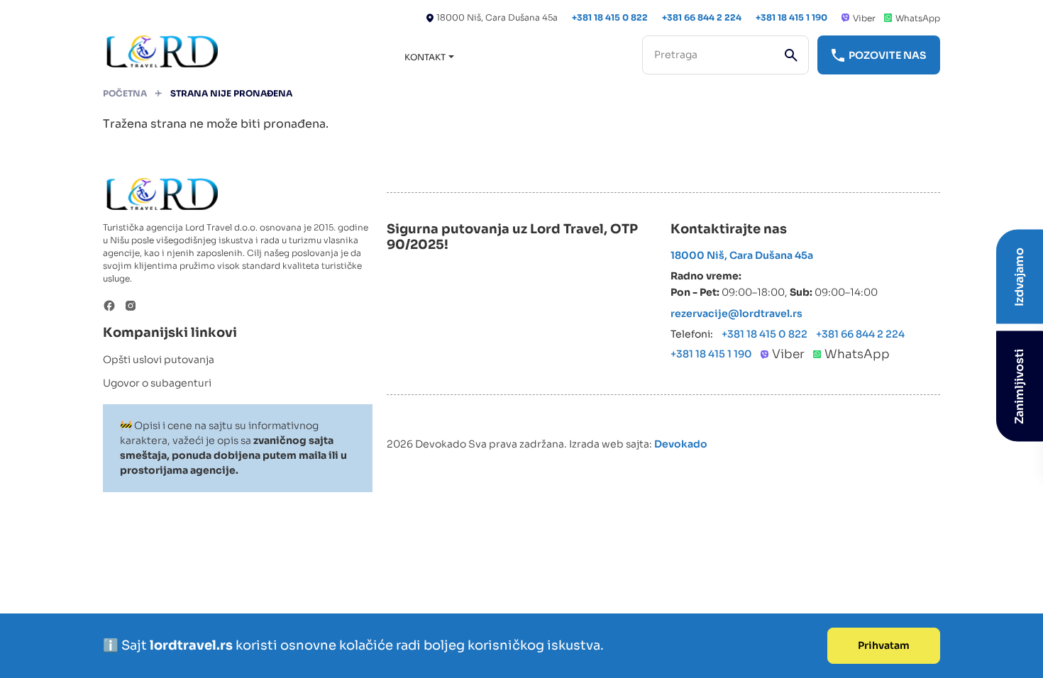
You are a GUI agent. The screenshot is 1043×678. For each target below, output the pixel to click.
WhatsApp (917, 18)
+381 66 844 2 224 (701, 17)
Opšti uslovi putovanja (158, 359)
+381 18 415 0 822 (610, 17)
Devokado (680, 444)
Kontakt (425, 57)
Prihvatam (884, 645)
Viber (864, 18)
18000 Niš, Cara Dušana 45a (497, 17)
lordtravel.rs (193, 645)
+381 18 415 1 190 (791, 17)
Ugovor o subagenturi (157, 383)
